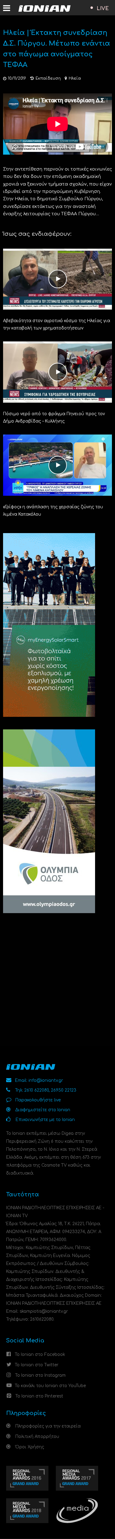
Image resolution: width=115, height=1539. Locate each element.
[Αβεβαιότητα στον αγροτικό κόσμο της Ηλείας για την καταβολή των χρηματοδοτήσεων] (57, 279)
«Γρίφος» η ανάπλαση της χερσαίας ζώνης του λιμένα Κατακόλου (53, 511)
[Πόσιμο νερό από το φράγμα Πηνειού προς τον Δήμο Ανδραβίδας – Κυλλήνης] (57, 372)
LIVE (103, 8)
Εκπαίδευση (48, 78)
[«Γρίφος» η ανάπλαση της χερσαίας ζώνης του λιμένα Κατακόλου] (57, 464)
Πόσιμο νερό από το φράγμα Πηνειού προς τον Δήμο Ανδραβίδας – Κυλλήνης (54, 417)
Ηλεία (75, 78)
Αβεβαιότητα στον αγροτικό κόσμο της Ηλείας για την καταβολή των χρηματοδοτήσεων (56, 324)
